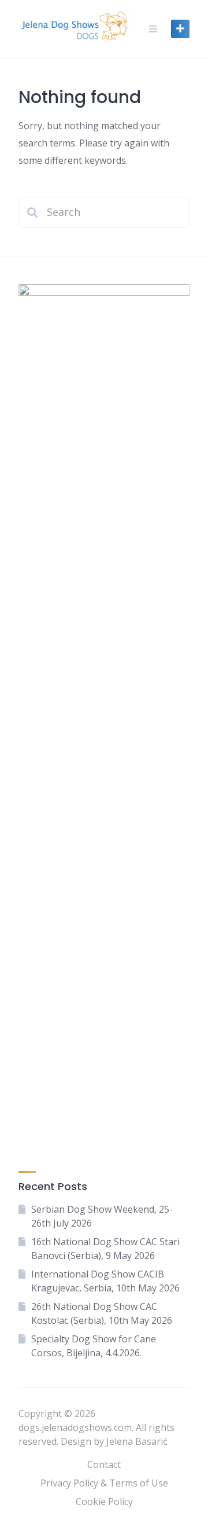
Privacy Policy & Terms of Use (104, 1483)
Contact (104, 1464)
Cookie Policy (104, 1501)
